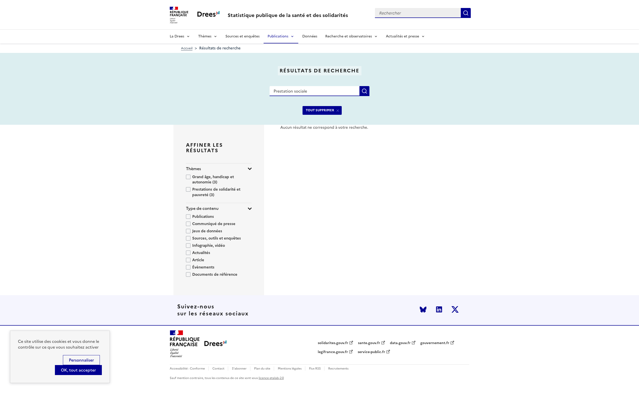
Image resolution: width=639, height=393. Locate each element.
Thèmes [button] (193, 169)
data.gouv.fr (400, 343)
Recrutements (338, 369)
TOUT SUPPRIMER (320, 110)
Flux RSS (315, 369)
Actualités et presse (402, 36)
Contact (218, 369)
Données (309, 36)
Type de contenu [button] (202, 208)
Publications (278, 36)
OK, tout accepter (78, 370)
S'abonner (239, 369)
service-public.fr (371, 352)
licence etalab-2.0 (271, 378)
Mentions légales (290, 369)
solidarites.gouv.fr (333, 343)
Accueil (186, 48)
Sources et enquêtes (242, 36)
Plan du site (262, 369)
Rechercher (466, 13)
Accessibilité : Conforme (187, 369)
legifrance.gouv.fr (333, 352)
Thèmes (204, 36)
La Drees (177, 36)
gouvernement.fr (434, 343)
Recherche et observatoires (348, 36)
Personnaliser (81, 360)
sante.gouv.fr (369, 343)
